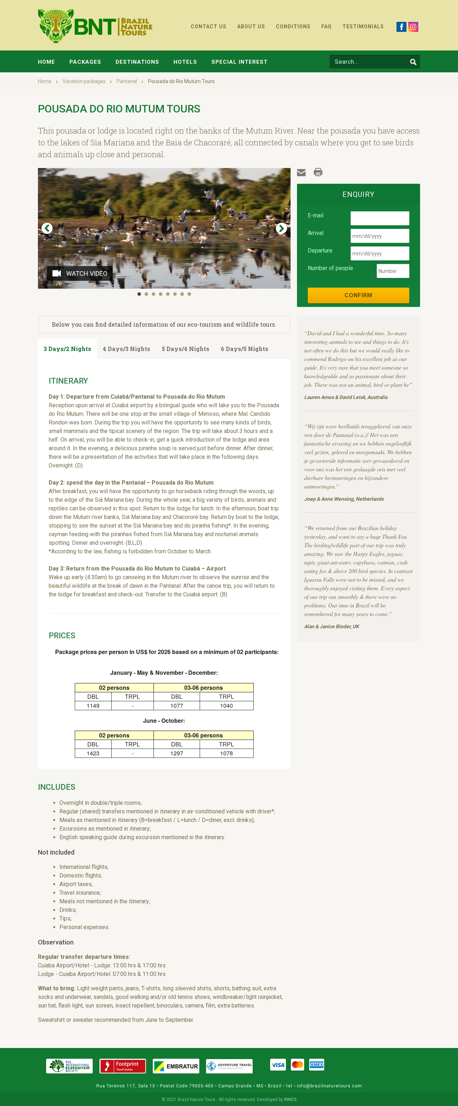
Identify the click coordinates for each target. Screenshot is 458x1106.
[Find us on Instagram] (413, 26)
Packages (85, 62)
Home (46, 62)
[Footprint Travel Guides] (122, 1066)
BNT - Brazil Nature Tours (95, 26)
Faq (326, 26)
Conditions (293, 26)
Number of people (330, 268)
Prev (47, 228)
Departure (320, 250)
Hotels (185, 62)
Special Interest (239, 62)
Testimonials (363, 26)
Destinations (137, 62)
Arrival (315, 233)
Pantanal (127, 81)
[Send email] (302, 172)
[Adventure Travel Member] (229, 1066)
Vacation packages (85, 81)
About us (251, 26)
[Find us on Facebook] (401, 26)
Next (281, 228)
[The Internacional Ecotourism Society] (69, 1066)
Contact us (208, 26)
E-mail (315, 215)
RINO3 (290, 1099)
